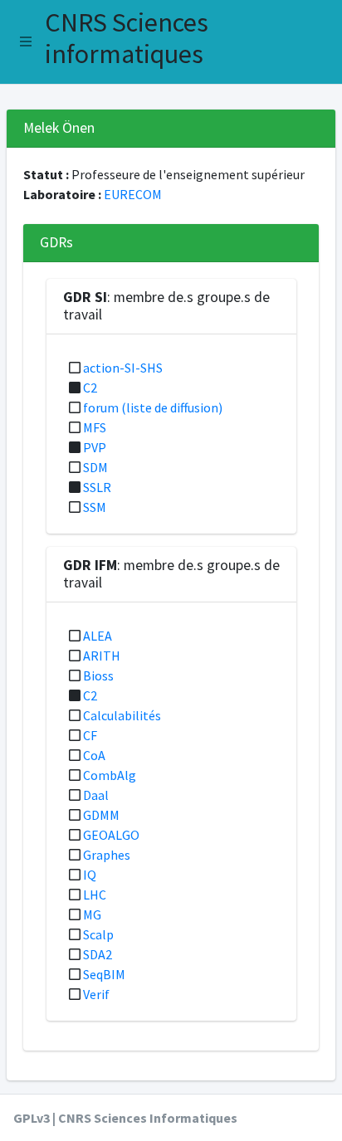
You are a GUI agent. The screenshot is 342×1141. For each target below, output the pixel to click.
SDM (95, 467)
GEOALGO (111, 834)
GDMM (101, 815)
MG (92, 914)
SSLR (97, 487)
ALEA (97, 635)
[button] (26, 41)
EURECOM (133, 194)
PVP (94, 447)
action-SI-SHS (123, 367)
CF (90, 735)
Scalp (98, 934)
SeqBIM (104, 974)
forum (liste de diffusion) (152, 407)
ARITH (101, 655)
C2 (90, 387)
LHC (94, 894)
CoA (94, 755)
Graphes (106, 854)
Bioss (98, 675)
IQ (89, 874)
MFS (94, 427)
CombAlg (109, 775)
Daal (96, 795)
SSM (94, 507)
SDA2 (97, 954)
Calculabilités (122, 715)
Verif (96, 994)
